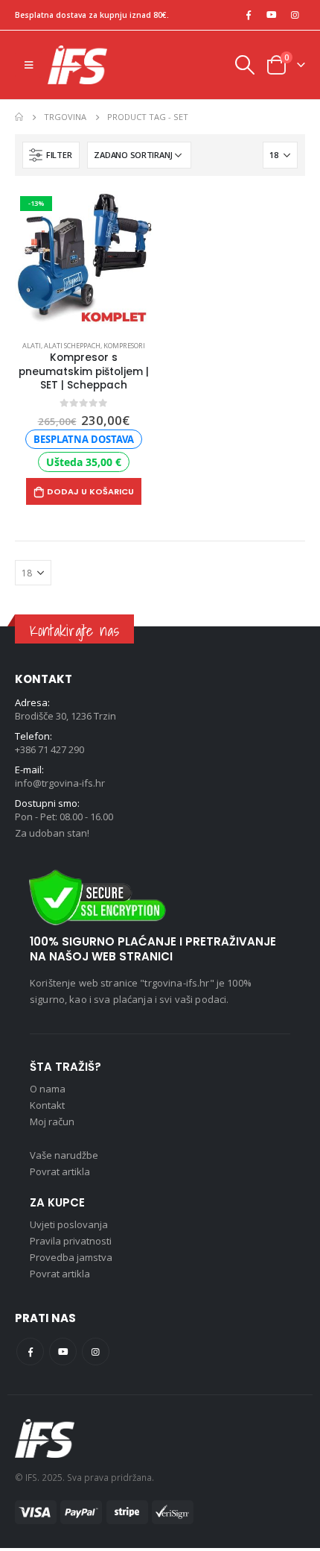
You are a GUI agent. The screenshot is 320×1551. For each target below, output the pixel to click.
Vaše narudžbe (64, 1155)
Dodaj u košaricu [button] (90, 491)
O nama (47, 1088)
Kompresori (124, 345)
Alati (31, 345)
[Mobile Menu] (28, 65)
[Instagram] (294, 15)
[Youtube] (271, 15)
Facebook (30, 1351)
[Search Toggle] (244, 65)
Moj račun (52, 1121)
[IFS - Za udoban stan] (77, 64)
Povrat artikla (60, 1171)
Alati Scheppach (72, 345)
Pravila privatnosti (71, 1241)
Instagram (95, 1351)
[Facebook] (248, 15)
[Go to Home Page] (19, 117)
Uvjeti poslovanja (69, 1224)
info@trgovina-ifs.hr (60, 783)
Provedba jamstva (71, 1257)
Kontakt (47, 1105)
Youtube (63, 1351)
